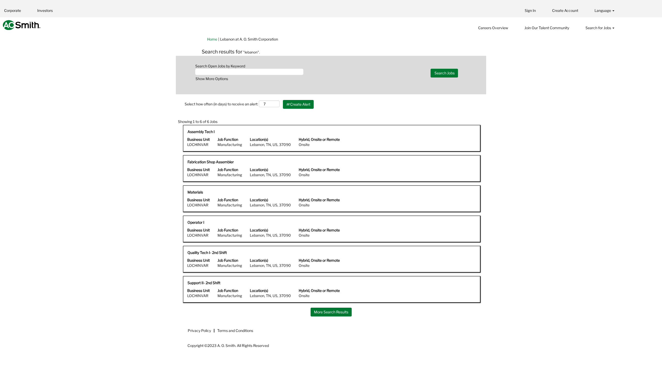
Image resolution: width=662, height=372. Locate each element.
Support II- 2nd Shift (203, 283)
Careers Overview (493, 28)
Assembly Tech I (201, 131)
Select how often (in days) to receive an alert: (221, 104)
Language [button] (603, 10)
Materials (195, 192)
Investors (45, 10)
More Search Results (331, 312)
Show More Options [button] (211, 78)
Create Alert (299, 104)
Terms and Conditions (235, 330)
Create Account (565, 10)
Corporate (12, 10)
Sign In (530, 10)
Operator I (195, 222)
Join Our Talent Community (546, 28)
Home (212, 39)
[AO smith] (22, 25)
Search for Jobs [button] (598, 28)
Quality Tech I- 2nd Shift (207, 252)
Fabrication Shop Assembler (210, 162)
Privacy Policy (199, 330)
